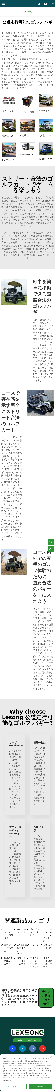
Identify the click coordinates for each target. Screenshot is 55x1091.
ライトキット (9, 110)
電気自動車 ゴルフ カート (8, 948)
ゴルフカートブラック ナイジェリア (34, 962)
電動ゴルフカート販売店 (34, 932)
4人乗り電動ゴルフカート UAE (22, 949)
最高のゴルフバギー (47, 948)
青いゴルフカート (21, 931)
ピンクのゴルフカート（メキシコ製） (47, 935)
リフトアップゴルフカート (21, 961)
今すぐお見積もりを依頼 (46, 997)
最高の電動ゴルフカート (8, 961)
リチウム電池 (27, 112)
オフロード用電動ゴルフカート (47, 962)
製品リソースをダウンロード (29, 1040)
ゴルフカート (34, 946)
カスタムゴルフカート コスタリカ (8, 933)
